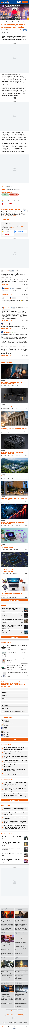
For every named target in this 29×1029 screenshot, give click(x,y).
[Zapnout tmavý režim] (20, 2)
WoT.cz (3, 838)
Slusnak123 (6, 288)
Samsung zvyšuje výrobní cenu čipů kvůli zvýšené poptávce (12, 523)
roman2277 (6, 324)
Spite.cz (3, 862)
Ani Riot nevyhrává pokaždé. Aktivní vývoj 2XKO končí (21, 925)
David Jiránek (7, 32)
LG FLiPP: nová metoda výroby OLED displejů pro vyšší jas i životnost (6, 1003)
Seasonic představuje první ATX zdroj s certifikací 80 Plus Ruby (12, 452)
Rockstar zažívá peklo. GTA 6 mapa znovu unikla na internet (7, 925)
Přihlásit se (25, 2)
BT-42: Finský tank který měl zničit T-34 (11, 837)
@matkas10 (5, 290)
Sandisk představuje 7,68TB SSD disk (11, 406)
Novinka (5, 21)
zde (5, 215)
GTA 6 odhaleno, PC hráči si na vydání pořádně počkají (18, 21)
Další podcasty (14, 800)
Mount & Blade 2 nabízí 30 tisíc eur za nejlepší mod (11, 848)
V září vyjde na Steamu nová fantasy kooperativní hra (11, 843)
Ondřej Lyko (5, 573)
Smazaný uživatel (7, 332)
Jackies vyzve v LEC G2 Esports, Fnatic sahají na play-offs (21, 948)
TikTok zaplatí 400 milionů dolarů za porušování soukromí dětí (11, 383)
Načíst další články (14, 600)
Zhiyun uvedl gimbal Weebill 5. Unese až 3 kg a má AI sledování (21, 994)
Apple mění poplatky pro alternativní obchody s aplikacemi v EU (14, 499)
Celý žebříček (14, 739)
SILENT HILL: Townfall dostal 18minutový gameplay (7, 954)
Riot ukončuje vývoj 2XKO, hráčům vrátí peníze (20, 952)
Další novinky (14, 637)
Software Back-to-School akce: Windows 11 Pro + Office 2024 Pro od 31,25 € (20, 1000)
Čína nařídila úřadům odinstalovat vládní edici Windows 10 (13, 594)
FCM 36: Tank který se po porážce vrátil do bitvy (12, 854)
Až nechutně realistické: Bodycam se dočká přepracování (6, 949)
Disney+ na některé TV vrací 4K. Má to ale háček (7, 993)
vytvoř (12, 227)
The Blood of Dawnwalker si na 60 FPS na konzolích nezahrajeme (7, 920)
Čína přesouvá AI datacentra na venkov (12, 476)
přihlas (22, 225)
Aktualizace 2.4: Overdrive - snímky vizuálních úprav (7, 976)
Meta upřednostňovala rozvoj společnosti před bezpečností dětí (14, 429)
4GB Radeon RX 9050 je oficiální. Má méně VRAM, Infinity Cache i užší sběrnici (7, 998)
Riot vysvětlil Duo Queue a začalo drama (20, 943)
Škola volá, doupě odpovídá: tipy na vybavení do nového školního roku (13, 546)
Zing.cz (3, 845)
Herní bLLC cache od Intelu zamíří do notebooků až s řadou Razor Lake (14, 570)
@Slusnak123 (6, 300)
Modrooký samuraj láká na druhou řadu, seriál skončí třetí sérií (20, 920)
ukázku (14, 215)
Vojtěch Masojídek (6, 385)
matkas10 (6, 270)
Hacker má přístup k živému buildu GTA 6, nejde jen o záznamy (12, 860)
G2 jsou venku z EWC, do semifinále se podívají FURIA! (7, 929)
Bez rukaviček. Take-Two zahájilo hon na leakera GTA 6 (21, 929)
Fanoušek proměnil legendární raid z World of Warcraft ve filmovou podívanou (20, 977)
